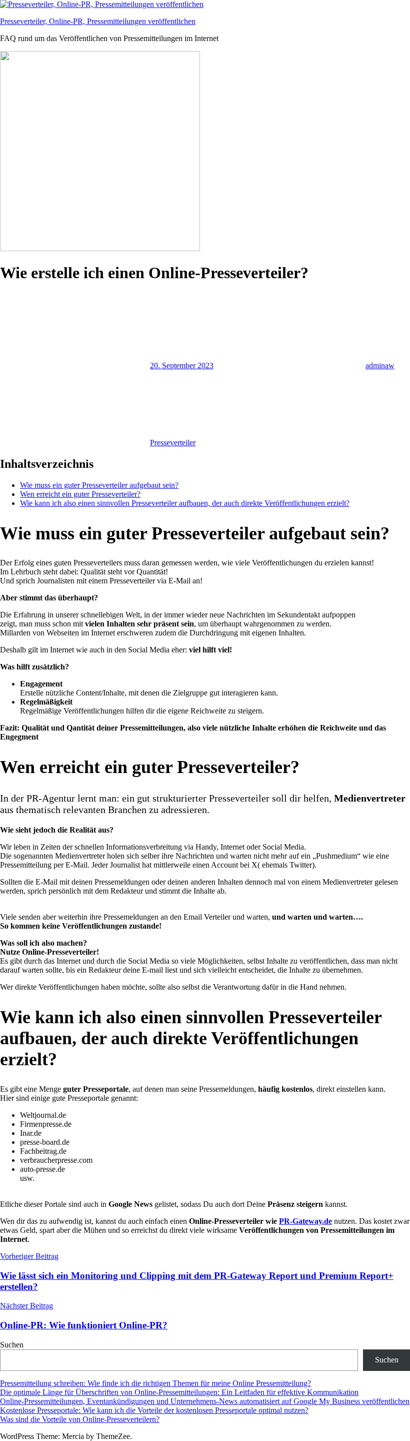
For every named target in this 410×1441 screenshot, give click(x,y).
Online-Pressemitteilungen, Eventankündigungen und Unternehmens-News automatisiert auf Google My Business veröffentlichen (205, 1401)
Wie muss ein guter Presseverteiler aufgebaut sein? (99, 485)
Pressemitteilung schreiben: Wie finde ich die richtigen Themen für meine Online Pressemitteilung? (155, 1383)
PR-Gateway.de (305, 1221)
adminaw (380, 365)
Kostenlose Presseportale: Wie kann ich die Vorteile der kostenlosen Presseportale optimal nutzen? (154, 1410)
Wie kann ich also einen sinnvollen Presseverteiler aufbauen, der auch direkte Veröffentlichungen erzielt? (185, 503)
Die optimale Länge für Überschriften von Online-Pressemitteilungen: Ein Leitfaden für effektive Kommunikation (179, 1392)
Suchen (12, 1344)
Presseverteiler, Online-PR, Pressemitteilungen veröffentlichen (98, 21)
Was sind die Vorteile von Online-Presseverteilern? (80, 1419)
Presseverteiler (173, 442)
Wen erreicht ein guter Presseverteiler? (80, 494)
